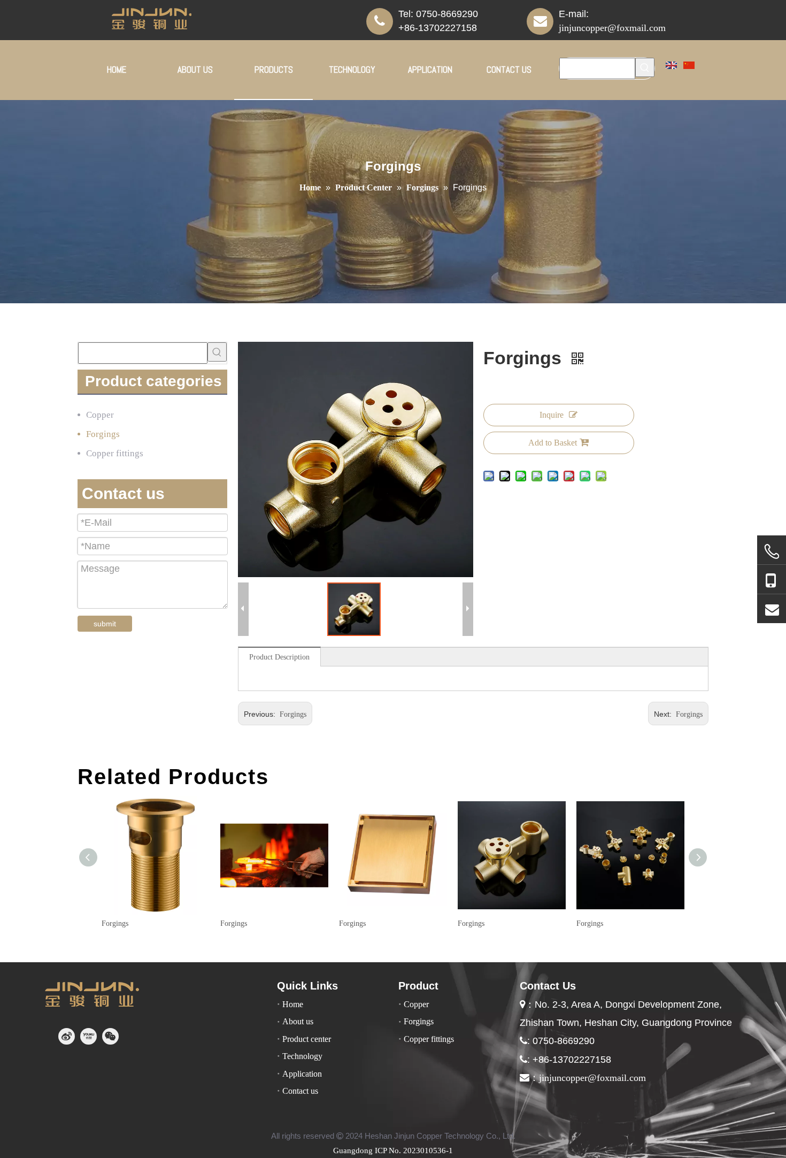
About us (297, 1021)
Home (292, 1004)
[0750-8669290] (771, 552)
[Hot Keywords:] (644, 67)
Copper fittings (114, 453)
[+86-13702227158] (771, 579)
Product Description (279, 657)
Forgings (103, 434)
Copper (100, 415)
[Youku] (88, 1036)
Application (302, 1073)
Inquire (552, 414)
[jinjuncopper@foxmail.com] (771, 609)
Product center (306, 1039)
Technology (302, 1056)
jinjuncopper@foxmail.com (612, 27)
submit (105, 623)
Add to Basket (552, 442)
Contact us (300, 1090)
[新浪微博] (66, 1036)
